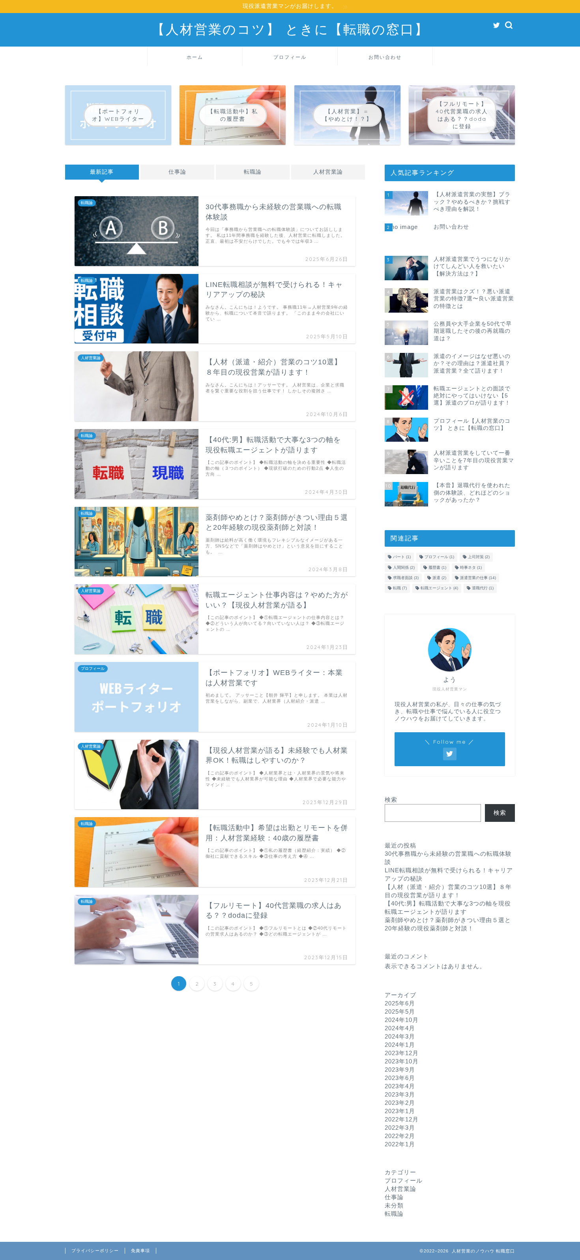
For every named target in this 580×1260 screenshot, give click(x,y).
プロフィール (290, 57)
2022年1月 (400, 1144)
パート (402, 557)
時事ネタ (471, 567)
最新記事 (102, 172)
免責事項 (140, 1250)
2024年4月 (400, 1028)
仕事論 (177, 172)
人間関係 (404, 567)
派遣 (439, 578)
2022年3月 (400, 1127)
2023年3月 (400, 1094)
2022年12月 (402, 1119)
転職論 (253, 172)
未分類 (394, 1205)
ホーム (195, 57)
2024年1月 (400, 1044)
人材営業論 (328, 172)
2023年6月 (400, 1077)
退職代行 (483, 588)
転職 (400, 588)
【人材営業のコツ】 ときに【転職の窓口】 (290, 29)
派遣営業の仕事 (478, 578)
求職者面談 (406, 578)
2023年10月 (402, 1061)
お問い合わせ (385, 57)
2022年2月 (400, 1135)
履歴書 (437, 567)
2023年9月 (400, 1069)
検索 (391, 799)
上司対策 (479, 557)
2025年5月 (400, 1011)
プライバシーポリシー (95, 1250)
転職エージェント (439, 588)
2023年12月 (402, 1053)
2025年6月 (400, 1003)
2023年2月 (400, 1102)
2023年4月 (400, 1086)
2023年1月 (400, 1111)
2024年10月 (402, 1019)
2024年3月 (400, 1036)
